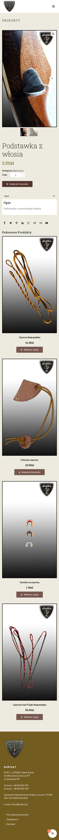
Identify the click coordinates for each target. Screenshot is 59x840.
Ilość (4, 174)
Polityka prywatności (18, 814)
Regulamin (12, 819)
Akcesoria (18, 170)
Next (52, 78)
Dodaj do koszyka (19, 184)
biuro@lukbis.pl (20, 804)
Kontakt (11, 824)
